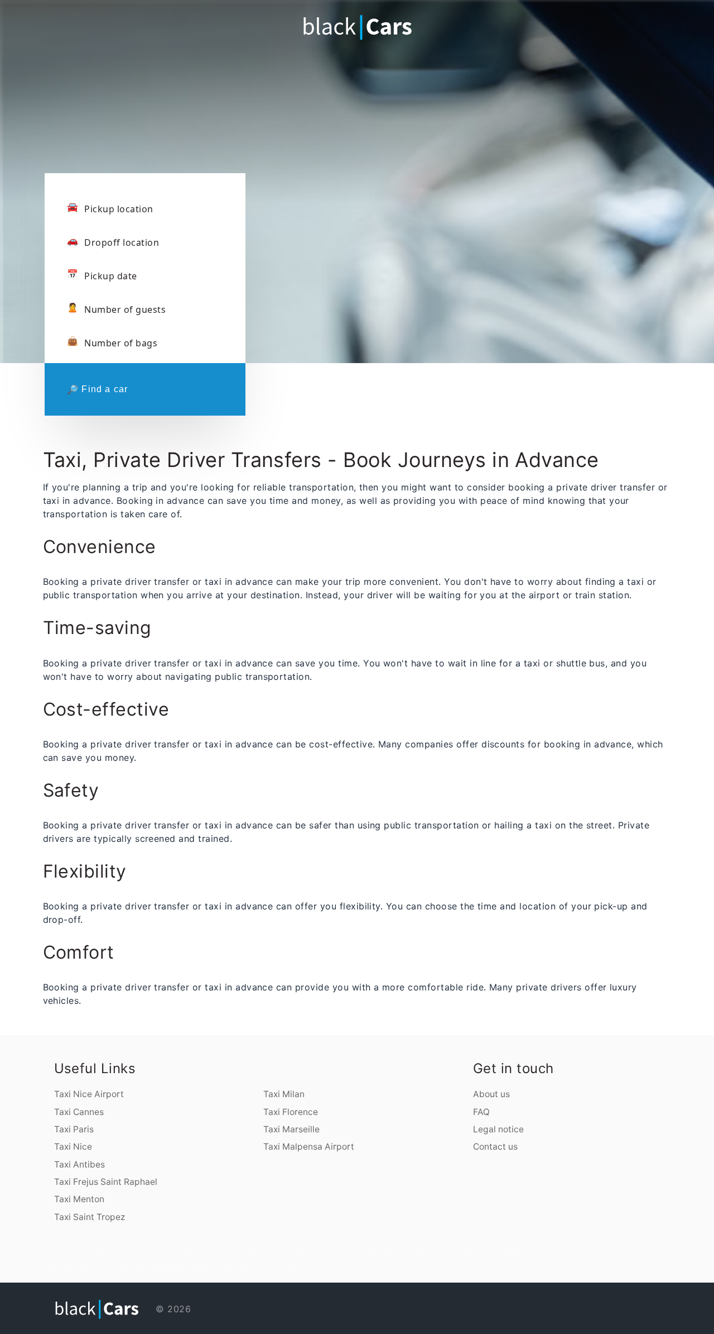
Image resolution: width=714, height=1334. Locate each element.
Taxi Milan (284, 1094)
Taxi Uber (276, 1270)
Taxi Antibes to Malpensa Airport (257, 1262)
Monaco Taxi (283, 1270)
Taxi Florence (290, 1112)
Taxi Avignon (399, 1254)
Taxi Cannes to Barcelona (340, 1262)
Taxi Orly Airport (520, 1262)
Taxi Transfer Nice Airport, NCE (129, 1254)
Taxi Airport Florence (188, 1270)
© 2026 (172, 1308)
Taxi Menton (79, 1199)
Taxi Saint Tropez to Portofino (155, 1262)
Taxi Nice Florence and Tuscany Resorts (340, 1254)
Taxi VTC (217, 1270)
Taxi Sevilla (584, 1262)
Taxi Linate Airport (532, 1262)
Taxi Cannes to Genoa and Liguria (612, 1254)
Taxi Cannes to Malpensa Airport (546, 1254)
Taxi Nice (73, 1146)
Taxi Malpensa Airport (308, 1146)
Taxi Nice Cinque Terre (299, 1254)
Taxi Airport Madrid (65, 1270)
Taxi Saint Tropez (89, 1217)
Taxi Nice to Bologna (407, 1262)
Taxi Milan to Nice (262, 1254)
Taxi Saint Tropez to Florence (114, 1262)
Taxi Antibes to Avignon (324, 1262)
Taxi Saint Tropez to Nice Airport (648, 1254)
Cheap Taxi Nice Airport (148, 1254)
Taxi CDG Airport (509, 1262)
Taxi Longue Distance (294, 1270)
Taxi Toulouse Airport (481, 1262)
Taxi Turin (484, 1254)
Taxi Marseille (291, 1129)
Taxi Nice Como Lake (360, 1254)
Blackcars (199, 1270)
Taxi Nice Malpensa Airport (375, 1254)
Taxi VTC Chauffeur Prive (228, 1270)
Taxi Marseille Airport (455, 1262)
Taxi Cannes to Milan (529, 1254)
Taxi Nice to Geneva (431, 1262)
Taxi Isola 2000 (245, 1254)
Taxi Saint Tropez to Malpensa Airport (91, 1262)
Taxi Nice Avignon (389, 1254)
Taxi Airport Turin (575, 1262)
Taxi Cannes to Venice (630, 1254)
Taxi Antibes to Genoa (275, 1262)
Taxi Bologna (456, 1254)
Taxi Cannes (79, 1112)
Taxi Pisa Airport (175, 1270)
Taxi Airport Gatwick (135, 1270)
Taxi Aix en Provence (410, 1254)
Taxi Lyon (429, 1254)
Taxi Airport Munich (93, 1270)
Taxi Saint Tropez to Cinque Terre (177, 1262)
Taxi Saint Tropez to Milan (69, 1262)
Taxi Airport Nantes (562, 1262)
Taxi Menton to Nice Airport (373, 1262)
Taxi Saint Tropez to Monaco (52, 1262)
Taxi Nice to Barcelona (356, 1262)
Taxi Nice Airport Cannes (164, 1254)
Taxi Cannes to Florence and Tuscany (569, 1254)
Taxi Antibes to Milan (239, 1262)
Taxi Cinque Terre (503, 1254)
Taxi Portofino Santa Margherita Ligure (227, 1254)
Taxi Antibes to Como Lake (307, 1262)
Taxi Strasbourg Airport (547, 1262)
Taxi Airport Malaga (615, 1262)
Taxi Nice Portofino (285, 1254)
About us (491, 1094)
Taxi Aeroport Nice (178, 1254)
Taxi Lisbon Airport (106, 1270)
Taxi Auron (254, 1254)
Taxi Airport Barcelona (79, 1270)
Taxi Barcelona (443, 1262)
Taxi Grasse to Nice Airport (391, 1262)
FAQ (481, 1112)
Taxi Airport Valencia (637, 1262)
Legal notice (498, 1129)
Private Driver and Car (265, 1270)
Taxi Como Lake (493, 1254)
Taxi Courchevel (446, 1254)
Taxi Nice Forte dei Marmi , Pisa (316, 1254)
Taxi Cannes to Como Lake (161, 1270)
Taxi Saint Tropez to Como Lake (134, 1262)
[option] (357, 145)
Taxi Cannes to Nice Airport (591, 1254)
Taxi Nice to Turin (420, 1262)
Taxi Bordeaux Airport (496, 1262)
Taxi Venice (463, 1254)
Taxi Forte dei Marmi (516, 1254)
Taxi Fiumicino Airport (207, 1254)
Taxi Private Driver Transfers (247, 1270)
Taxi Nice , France (147, 1270)
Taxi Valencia (625, 1262)
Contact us (495, 1146)
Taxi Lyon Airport (468, 1262)
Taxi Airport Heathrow (120, 1270)
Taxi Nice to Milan (273, 1254)
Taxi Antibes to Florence (291, 1262)
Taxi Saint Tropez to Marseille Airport (201, 1262)
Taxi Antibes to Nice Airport (223, 1262)
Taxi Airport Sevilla (594, 1262)
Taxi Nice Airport (89, 1094)
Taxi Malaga (604, 1262)
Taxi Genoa (477, 1254)
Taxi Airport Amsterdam (652, 1262)
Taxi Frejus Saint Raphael (105, 1181)
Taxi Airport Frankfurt (51, 1270)
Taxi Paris (74, 1129)
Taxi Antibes (79, 1164)
